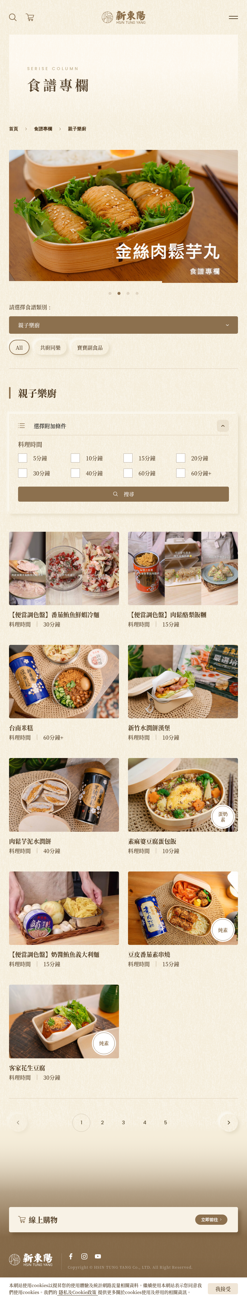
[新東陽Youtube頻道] (98, 1256)
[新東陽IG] (84, 1256)
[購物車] (30, 17)
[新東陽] (35, 1261)
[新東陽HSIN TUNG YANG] (123, 17)
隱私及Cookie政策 (77, 1292)
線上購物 (123, 1219)
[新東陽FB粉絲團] (71, 1256)
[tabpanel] (123, 216)
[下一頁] (229, 1123)
